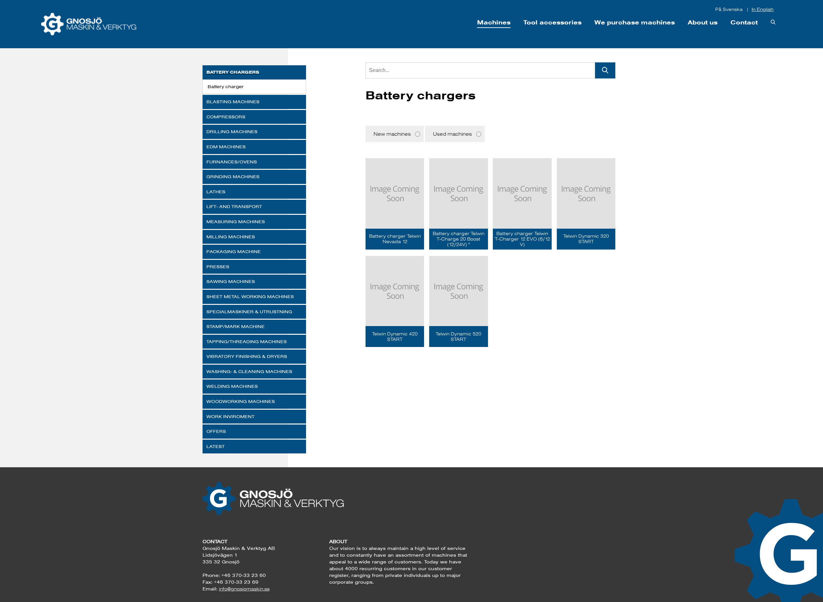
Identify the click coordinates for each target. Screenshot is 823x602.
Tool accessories (552, 22)
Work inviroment (230, 416)
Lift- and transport (234, 206)
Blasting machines (232, 101)
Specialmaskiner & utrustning (249, 311)
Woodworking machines (240, 401)
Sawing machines (230, 281)
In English (762, 9)
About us (703, 22)
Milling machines (230, 236)
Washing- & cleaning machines (249, 371)
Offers (216, 431)
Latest (215, 446)
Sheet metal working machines (250, 296)
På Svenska (729, 9)
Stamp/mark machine (235, 326)
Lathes (215, 191)
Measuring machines (235, 221)
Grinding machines (232, 176)
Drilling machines (232, 131)
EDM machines (226, 146)
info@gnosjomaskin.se (244, 588)
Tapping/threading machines (246, 341)
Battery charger (226, 86)
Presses (217, 266)
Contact (744, 22)
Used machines (452, 134)
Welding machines (232, 386)
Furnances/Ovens (231, 161)
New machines (392, 134)
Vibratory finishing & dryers (246, 356)
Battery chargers (232, 72)
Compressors (225, 116)
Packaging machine (233, 251)
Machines (494, 22)
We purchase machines (634, 22)
